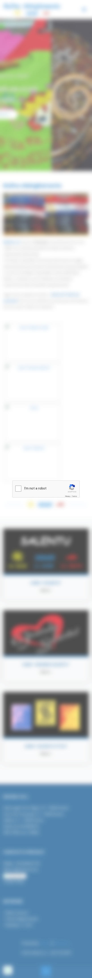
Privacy (67, 496)
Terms (74, 496)
